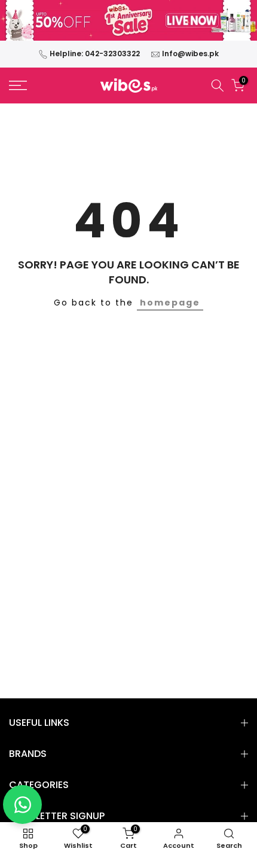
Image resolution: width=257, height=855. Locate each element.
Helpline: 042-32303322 (95, 53)
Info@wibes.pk (190, 53)
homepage (170, 303)
